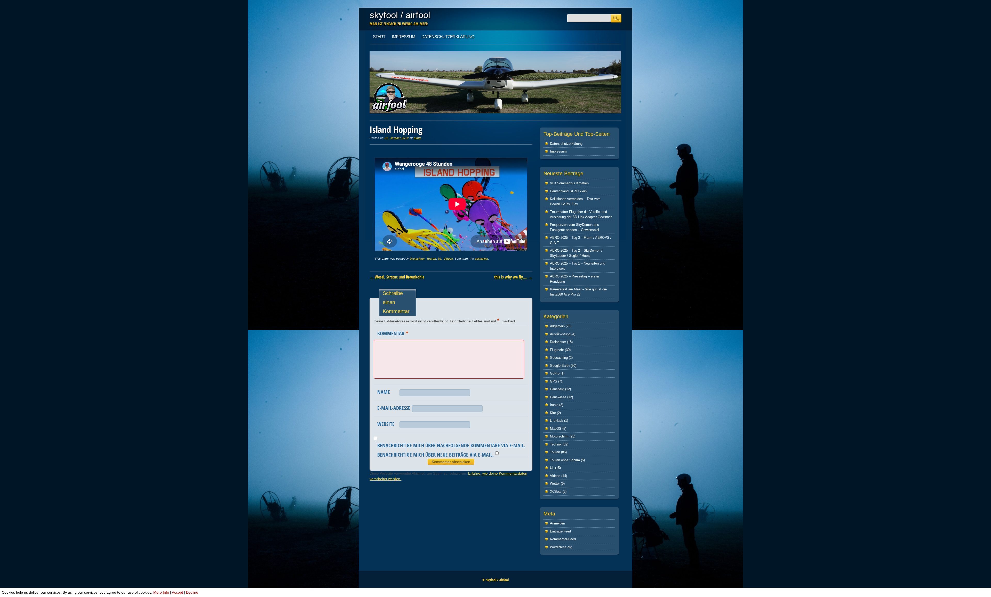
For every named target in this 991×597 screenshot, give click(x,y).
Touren (431, 258)
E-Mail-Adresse (393, 407)
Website (386, 423)
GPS (553, 381)
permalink (481, 258)
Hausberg (557, 389)
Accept (177, 592)
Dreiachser (417, 258)
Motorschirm (559, 436)
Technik (556, 444)
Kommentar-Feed (563, 539)
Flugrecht (557, 350)
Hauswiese (558, 397)
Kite (553, 413)
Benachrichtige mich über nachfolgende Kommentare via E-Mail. (451, 445)
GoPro (555, 373)
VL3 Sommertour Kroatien (569, 183)
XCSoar (556, 491)
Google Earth (560, 366)
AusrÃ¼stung (560, 334)
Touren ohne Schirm (565, 460)
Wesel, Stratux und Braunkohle (397, 277)
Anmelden (557, 523)
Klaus (417, 137)
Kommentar (392, 333)
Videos (448, 258)
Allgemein (557, 326)
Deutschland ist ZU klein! (569, 191)
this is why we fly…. (513, 277)
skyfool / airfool (400, 15)
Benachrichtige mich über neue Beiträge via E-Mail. (435, 454)
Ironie (554, 405)
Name (383, 391)
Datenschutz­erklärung (447, 37)
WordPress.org (561, 547)
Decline (192, 592)
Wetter (555, 483)
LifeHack (556, 421)
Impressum (403, 37)
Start (379, 37)
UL (440, 258)
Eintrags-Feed (560, 531)
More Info (161, 592)
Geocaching (559, 358)
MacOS (555, 429)
